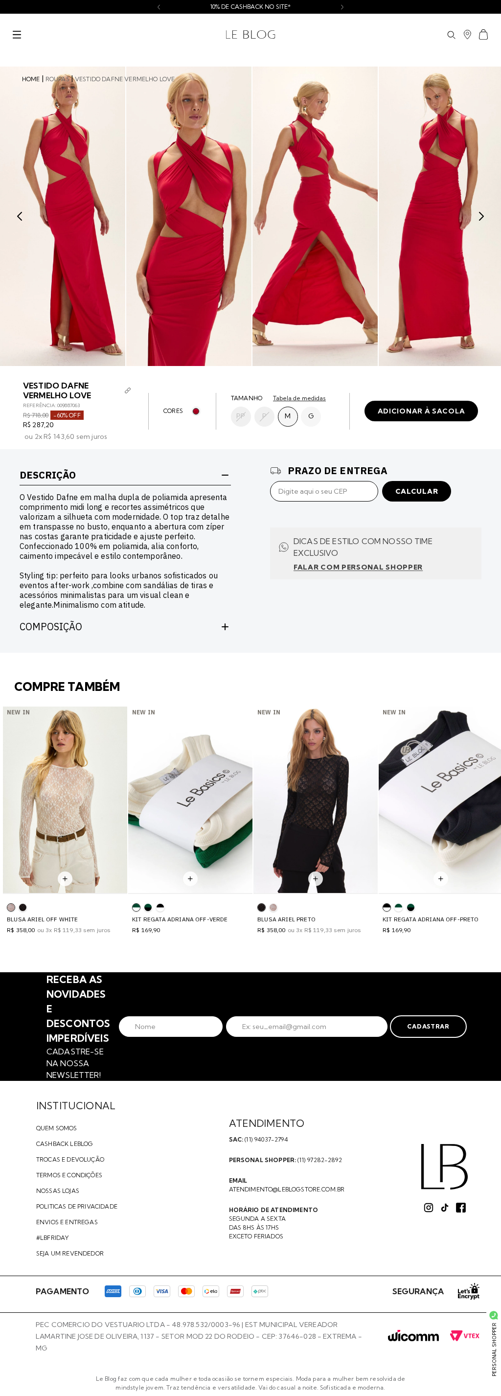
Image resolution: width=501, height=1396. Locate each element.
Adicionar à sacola (421, 411)
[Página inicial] (250, 34)
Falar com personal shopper (358, 567)
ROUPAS (57, 79)
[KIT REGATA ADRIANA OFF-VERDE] (398, 907)
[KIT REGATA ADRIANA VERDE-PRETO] (148, 907)
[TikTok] (444, 1207)
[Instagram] (428, 1207)
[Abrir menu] (17, 35)
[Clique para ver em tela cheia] (62, 216)
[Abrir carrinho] (483, 34)
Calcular (416, 491)
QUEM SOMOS (56, 1128)
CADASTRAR (428, 1026)
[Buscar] (451, 35)
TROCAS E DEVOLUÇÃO (70, 1159)
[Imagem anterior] (19, 216)
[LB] (444, 1167)
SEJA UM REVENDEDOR (70, 1253)
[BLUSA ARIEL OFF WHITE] (273, 907)
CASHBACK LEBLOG (64, 1143)
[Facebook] (460, 1207)
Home (31, 79)
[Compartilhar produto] (128, 390)
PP (240, 416)
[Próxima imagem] (481, 216)
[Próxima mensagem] (342, 7)
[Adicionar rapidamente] (65, 878)
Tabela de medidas (299, 398)
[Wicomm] (413, 1336)
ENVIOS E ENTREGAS (67, 1222)
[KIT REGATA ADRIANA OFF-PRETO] (160, 907)
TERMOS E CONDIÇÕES (69, 1175)
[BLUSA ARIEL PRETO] (23, 907)
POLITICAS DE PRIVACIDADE (76, 1206)
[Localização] (467, 35)
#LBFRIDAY (52, 1237)
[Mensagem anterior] (158, 7)
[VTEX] (464, 1336)
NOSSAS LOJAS (57, 1190)
